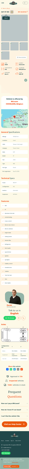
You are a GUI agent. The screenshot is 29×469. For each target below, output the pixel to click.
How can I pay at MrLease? (10, 403)
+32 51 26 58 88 (5, 450)
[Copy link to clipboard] (21, 369)
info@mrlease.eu (7, 447)
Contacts (7, 440)
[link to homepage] (14, 435)
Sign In (12, 440)
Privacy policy (15, 462)
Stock (2, 440)
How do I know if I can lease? (11, 410)
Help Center (18, 440)
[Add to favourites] (11, 11)
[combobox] (25, 2)
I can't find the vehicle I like (10, 416)
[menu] (2, 2)
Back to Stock (6, 8)
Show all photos (22, 57)
